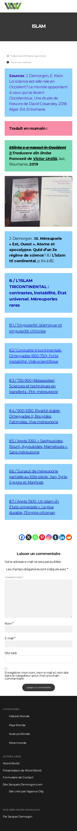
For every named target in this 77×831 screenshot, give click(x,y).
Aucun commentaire (20, 62)
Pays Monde (39, 55)
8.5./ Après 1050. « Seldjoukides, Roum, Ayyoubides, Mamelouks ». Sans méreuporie (38, 446)
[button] (70, 6)
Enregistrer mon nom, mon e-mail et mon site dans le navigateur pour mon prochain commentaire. (37, 675)
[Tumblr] (55, 537)
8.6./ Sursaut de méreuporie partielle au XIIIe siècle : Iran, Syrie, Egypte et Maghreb (38, 477)
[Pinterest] (42, 537)
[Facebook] (22, 537)
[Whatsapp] (35, 537)
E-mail (10, 638)
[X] (29, 537)
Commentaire (14, 578)
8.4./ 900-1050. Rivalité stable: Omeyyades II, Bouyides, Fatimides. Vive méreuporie (34, 416)
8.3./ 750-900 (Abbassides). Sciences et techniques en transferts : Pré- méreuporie (33, 386)
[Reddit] (69, 537)
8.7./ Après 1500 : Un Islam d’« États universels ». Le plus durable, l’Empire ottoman (34, 507)
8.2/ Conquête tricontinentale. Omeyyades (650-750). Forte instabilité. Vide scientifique (35, 356)
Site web (11, 653)
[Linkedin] (62, 537)
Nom (9, 623)
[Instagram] (49, 537)
